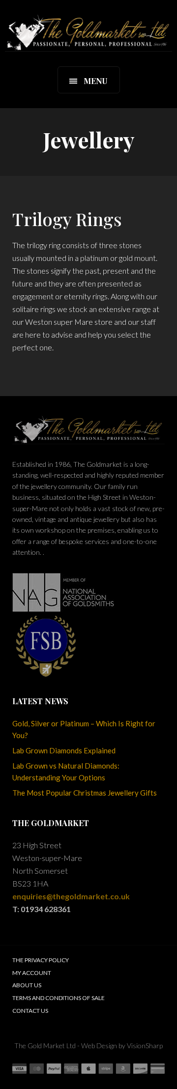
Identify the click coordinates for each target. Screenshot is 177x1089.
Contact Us (30, 1010)
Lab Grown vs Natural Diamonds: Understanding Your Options (65, 771)
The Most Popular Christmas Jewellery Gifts (84, 792)
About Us (26, 985)
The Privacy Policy (40, 960)
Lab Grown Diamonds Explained (64, 750)
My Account (31, 972)
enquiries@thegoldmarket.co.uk (71, 896)
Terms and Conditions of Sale (58, 998)
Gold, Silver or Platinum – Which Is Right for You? (83, 729)
